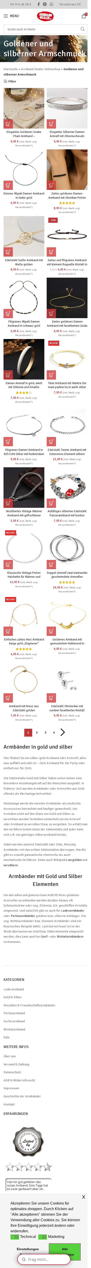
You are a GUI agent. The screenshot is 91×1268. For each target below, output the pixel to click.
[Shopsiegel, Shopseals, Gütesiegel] (29, 1141)
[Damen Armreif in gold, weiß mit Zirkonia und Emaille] (24, 359)
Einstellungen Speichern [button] (28, 1251)
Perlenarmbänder (23, 916)
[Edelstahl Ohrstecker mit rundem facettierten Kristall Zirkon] (67, 682)
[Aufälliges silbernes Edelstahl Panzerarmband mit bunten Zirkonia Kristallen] (67, 487)
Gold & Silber (13, 997)
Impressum (11, 1088)
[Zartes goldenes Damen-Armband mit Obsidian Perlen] (67, 169)
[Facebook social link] (39, 4)
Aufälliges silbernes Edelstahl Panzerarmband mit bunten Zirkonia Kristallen (67, 515)
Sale (7, 1037)
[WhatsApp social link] (51, 4)
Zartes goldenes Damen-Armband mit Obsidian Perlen (67, 196)
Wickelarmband (14, 1029)
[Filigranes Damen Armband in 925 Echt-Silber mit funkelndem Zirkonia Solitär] (24, 426)
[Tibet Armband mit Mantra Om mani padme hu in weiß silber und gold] (67, 359)
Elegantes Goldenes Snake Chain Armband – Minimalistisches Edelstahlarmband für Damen (24, 138)
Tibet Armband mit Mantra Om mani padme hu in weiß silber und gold (67, 387)
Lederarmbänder (72, 911)
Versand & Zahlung (16, 1064)
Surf (44, 936)
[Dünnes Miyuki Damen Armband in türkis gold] (24, 169)
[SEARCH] (83, 29)
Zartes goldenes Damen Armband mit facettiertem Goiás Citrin (67, 326)
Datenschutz (12, 1072)
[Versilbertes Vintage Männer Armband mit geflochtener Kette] (24, 487)
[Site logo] (45, 16)
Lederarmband (14, 989)
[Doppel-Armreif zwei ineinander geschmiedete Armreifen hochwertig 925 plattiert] (67, 549)
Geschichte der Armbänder (22, 1096)
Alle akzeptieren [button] (65, 1251)
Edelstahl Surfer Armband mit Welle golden (24, 262)
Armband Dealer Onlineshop (40, 69)
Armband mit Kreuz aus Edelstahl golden (24, 708)
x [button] (83, 1196)
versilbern (11, 865)
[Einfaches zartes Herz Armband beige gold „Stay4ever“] (24, 615)
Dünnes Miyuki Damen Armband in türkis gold (24, 196)
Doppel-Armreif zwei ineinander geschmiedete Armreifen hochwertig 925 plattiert (67, 577)
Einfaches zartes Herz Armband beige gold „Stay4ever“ (24, 642)
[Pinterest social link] (45, 4)
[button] (8, 124)
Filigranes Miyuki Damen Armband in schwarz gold (24, 324)
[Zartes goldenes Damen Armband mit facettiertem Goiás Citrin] (67, 298)
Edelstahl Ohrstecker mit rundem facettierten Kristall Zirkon (67, 710)
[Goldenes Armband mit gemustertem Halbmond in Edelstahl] (67, 615)
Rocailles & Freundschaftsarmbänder (30, 1005)
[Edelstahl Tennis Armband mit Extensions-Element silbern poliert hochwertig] (67, 426)
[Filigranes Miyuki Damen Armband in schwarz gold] (24, 298)
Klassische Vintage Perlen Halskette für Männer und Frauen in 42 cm (24, 577)
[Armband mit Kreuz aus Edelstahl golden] (24, 682)
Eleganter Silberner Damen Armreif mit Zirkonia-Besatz (67, 134)
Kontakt (9, 1104)
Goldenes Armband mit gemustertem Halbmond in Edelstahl (67, 644)
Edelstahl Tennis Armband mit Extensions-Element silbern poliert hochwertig (67, 454)
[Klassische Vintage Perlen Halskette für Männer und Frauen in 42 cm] (24, 549)
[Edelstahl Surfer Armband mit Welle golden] (24, 236)
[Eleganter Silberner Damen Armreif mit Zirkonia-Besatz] (67, 108)
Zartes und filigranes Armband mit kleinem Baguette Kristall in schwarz (67, 264)
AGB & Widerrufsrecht (19, 1080)
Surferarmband (14, 1021)
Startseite (11, 69)
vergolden (75, 860)
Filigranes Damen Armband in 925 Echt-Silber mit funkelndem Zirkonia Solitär (24, 454)
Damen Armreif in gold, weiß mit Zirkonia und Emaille (24, 385)
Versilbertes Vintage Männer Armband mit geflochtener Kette (24, 515)
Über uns (10, 1056)
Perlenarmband (14, 1013)
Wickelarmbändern (70, 936)
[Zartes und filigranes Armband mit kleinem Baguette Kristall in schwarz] (67, 236)
